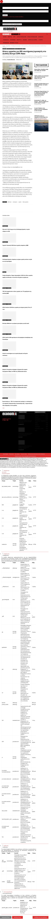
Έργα (14, 36)
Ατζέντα (40, 39)
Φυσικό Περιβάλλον (32, 36)
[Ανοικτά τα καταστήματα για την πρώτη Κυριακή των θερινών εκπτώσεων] (17, 346)
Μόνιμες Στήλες (14, 42)
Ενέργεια (10, 36)
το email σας (5, 22)
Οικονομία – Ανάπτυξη (16, 39)
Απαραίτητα (6, 470)
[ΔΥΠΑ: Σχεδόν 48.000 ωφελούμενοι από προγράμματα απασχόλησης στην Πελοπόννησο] (17, 330)
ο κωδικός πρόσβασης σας (8, 13)
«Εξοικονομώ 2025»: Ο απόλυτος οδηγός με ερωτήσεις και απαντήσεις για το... (25, 447)
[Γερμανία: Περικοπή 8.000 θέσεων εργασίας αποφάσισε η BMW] (17, 238)
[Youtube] (7, 420)
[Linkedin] (28, 209)
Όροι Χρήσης (17, 454)
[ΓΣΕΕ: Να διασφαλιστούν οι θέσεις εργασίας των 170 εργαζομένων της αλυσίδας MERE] (17, 284)
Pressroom (6, 42)
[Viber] (25, 209)
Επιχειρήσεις (5, 225)
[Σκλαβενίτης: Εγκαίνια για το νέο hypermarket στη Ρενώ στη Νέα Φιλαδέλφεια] (25, 417)
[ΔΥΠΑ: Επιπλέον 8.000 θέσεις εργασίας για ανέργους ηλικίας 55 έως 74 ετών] (17, 300)
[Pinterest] (19, 209)
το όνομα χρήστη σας (7, 9)
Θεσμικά (25, 39)
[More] (37, 209)
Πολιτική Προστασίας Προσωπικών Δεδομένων (36, 454)
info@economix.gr (6, 418)
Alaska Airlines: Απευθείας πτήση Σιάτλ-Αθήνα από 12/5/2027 (41, 70)
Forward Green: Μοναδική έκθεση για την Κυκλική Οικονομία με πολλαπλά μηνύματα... (25, 434)
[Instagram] (3, 420)
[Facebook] (14, 209)
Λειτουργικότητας (8, 892)
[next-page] (3, 408)
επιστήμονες (15, 201)
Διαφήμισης (6, 553)
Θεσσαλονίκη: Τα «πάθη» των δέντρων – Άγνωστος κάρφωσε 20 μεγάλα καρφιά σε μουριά (41, 101)
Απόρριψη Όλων (6, 917)
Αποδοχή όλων (17, 917)
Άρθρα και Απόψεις (32, 39)
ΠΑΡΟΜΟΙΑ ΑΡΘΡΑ (6, 215)
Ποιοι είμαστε (5, 454)
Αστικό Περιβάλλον (21, 36)
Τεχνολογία (6, 39)
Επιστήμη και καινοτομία (15, 45)
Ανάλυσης (6, 845)
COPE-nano (9, 201)
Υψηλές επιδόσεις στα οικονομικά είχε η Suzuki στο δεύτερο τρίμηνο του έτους (41, 77)
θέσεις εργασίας (25, 201)
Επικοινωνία (11, 454)
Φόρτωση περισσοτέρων (40, 119)
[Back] (2, 3)
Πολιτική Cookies (24, 454)
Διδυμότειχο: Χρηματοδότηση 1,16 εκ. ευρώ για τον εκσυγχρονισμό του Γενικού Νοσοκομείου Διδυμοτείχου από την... (41, 93)
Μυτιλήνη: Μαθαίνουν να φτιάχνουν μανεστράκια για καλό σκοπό (15, 323)
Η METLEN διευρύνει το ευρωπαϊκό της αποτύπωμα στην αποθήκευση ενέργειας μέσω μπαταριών (41, 117)
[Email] (31, 209)
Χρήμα (24, 48)
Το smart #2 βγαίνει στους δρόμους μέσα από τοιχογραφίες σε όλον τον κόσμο (41, 109)
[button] (47, 34)
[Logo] (6, 34)
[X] (17, 209)
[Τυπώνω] (34, 209)
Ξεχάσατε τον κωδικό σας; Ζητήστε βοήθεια (12, 16)
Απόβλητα (40, 36)
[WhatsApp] (22, 209)
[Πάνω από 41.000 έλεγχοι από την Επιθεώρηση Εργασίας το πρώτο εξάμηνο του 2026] (17, 222)
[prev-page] (2, 408)
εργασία (20, 201)
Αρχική (5, 36)
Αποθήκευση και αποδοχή (40, 917)
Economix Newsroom (11, 59)
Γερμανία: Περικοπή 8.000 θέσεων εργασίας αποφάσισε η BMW (15, 245)
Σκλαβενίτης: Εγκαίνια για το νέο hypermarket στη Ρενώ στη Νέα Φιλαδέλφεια (25, 421)
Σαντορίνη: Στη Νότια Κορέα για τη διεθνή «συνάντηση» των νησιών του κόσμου (41, 85)
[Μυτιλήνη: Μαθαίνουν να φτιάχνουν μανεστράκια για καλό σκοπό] (17, 316)
